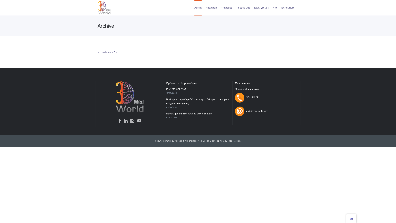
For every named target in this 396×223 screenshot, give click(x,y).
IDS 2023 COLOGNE (176, 89)
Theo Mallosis (234, 141)
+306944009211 (253, 97)
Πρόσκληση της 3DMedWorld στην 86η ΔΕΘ (189, 113)
